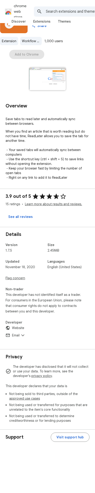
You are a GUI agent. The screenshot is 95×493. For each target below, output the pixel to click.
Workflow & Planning (32, 41)
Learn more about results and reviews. (53, 204)
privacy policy (41, 376)
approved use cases (24, 398)
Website (18, 328)
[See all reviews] (21, 216)
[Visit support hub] (70, 437)
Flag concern (15, 278)
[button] (47, 79)
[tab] (19, 21)
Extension (9, 41)
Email (16, 335)
